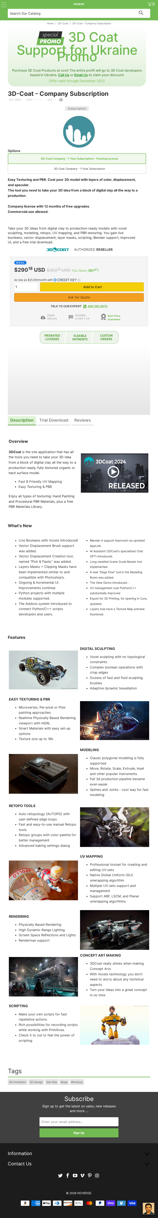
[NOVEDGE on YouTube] (75, 1176)
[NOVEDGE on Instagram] (97, 1176)
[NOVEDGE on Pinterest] (90, 1176)
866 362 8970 (98, 306)
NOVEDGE (84, 1193)
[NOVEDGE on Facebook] (68, 1176)
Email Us (81, 75)
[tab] (22, 420)
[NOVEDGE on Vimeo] (82, 1176)
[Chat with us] (148, 1208)
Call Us (63, 75)
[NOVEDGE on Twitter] (60, 1176)
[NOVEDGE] (79, 4)
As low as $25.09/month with (34, 280)
